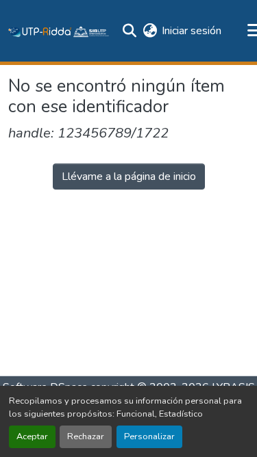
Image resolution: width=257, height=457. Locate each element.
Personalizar (149, 436)
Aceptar (32, 436)
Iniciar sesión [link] (191, 30)
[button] (59, 31)
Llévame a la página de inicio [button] (129, 176)
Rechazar (85, 436)
